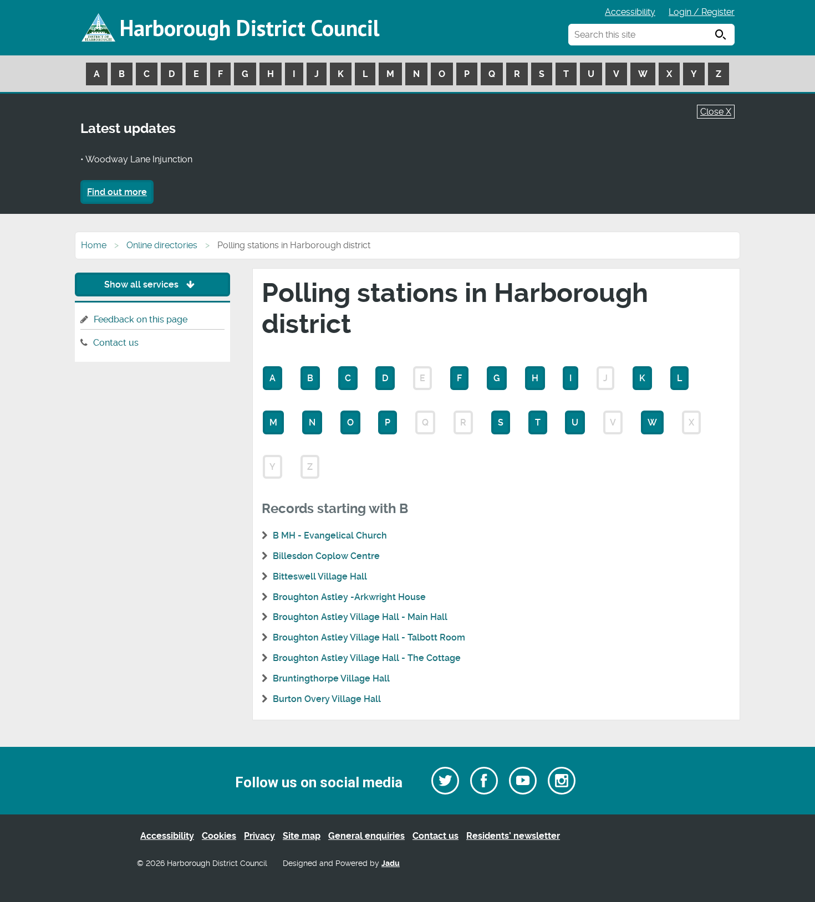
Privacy (259, 836)
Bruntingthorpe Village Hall (331, 678)
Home (93, 245)
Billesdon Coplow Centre (326, 556)
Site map (301, 836)
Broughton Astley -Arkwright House (349, 597)
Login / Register (702, 12)
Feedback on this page (140, 319)
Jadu (390, 863)
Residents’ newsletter (513, 836)
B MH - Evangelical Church (330, 535)
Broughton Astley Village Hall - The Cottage (367, 658)
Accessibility (630, 12)
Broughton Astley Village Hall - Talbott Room (369, 637)
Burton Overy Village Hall (327, 699)
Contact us (116, 342)
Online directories (161, 245)
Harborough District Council (249, 27)
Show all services (142, 284)
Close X (715, 111)
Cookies (219, 836)
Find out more (117, 192)
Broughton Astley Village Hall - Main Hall (360, 617)
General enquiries (366, 836)
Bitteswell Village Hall (320, 576)
